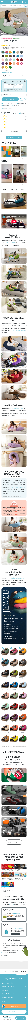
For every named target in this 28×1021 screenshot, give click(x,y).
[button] (12, 6)
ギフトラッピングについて (8, 103)
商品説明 (5, 189)
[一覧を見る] (2, 33)
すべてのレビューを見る (14, 137)
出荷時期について (22, 103)
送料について (16, 105)
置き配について (6, 105)
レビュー (23, 189)
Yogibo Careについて (7, 108)
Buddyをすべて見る (13, 842)
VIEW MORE (4, 956)
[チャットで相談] (26, 6)
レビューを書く (14, 131)
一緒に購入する (12, 919)
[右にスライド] (26, 13)
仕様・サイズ (14, 189)
